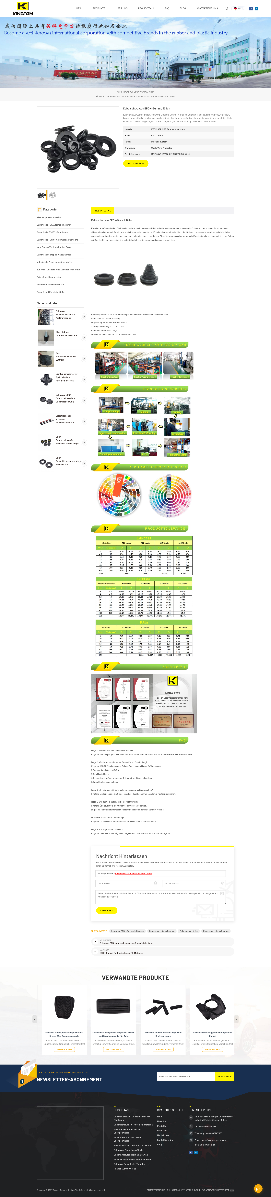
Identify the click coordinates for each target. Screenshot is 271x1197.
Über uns (122, 8)
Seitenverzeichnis (156, 1190)
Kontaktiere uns (207, 8)
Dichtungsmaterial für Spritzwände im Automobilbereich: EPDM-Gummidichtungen (66, 377)
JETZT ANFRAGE (135, 163)
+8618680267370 (214, 1133)
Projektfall (146, 8)
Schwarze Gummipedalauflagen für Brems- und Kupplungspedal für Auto (61, 1034)
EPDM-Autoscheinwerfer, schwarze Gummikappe (67, 440)
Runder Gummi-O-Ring (125, 1168)
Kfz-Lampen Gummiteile (49, 217)
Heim (79, 8)
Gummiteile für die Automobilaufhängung (57, 239)
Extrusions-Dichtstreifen (49, 277)
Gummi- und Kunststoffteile (121, 96)
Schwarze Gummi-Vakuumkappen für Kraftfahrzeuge (110, 1034)
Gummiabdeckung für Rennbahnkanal (132, 1159)
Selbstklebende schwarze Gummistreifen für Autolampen (65, 419)
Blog (183, 8)
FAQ (167, 8)
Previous (34, 1019)
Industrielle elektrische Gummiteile (54, 262)
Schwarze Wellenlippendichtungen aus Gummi (160, 1034)
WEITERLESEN (61, 1049)
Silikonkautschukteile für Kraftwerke (132, 1145)
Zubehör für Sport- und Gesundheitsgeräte (58, 269)
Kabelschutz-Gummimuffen (161, 931)
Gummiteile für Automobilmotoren (54, 224)
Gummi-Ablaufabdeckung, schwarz (131, 1154)
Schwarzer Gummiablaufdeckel (129, 1150)
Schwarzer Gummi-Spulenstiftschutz (209, 1032)
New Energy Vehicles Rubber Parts (54, 247)
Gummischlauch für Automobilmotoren (133, 1124)
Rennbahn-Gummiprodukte (50, 284)
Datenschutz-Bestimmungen (185, 1190)
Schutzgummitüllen (189, 931)
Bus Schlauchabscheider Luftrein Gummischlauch (66, 356)
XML (168, 1190)
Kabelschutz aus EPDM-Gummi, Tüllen (133, 873)
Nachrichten (163, 1135)
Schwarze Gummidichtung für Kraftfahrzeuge (65, 314)
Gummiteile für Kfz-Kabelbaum (52, 232)
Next (236, 1019)
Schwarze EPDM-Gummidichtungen (127, 931)
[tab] (102, 210)
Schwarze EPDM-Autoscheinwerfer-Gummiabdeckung (65, 398)
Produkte (99, 8)
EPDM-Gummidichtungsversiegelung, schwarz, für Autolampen (69, 461)
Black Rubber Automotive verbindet (67, 334)
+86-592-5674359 (207, 1126)
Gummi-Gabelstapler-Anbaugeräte (54, 254)
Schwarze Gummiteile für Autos (129, 1164)
